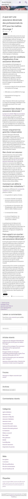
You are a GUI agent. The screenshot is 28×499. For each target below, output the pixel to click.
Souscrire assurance (8, 444)
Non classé (6, 296)
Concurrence (17, 483)
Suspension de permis (8, 447)
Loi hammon (6, 430)
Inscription (5, 459)
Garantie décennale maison (10, 426)
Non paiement (6, 437)
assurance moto (11, 483)
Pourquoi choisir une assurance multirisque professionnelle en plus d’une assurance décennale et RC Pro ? (14, 353)
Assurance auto (7, 414)
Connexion (5, 462)
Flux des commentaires (9, 466)
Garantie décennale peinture (10, 428)
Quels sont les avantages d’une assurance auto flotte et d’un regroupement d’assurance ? (7, 306)
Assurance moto (7, 421)
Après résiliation (7, 412)
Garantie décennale (8, 423)
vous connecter (13, 317)
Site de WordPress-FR (8, 468)
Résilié (4, 440)
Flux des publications (8, 464)
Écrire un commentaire (18, 296)
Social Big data (6, 442)
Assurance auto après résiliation (8, 481)
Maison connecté (7, 433)
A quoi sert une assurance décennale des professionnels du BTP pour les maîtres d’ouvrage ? (13, 342)
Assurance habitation (8, 419)
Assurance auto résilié (17, 481)
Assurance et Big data (8, 416)
